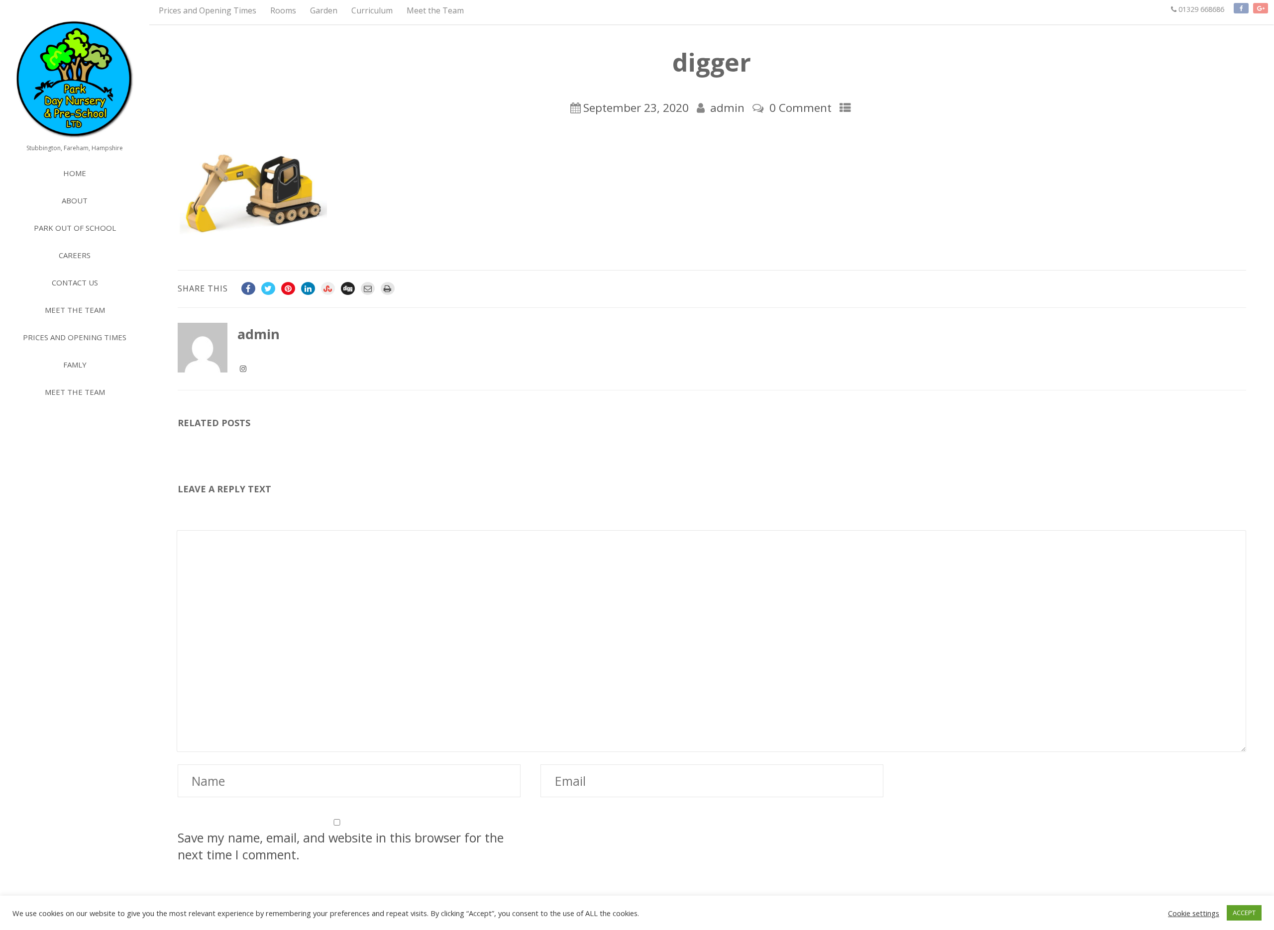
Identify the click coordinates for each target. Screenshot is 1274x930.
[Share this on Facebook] (248, 288)
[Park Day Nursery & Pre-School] (74, 79)
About (75, 200)
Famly (75, 365)
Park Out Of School (75, 228)
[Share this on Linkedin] (308, 288)
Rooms (283, 10)
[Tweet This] (268, 288)
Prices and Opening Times (207, 10)
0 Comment (800, 107)
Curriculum (372, 10)
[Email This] (368, 288)
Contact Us (75, 282)
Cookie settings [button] (1193, 913)
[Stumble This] (328, 288)
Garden (323, 10)
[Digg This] (348, 288)
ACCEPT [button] (1244, 912)
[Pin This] (288, 288)
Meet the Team (435, 10)
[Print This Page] (388, 288)
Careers (75, 255)
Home (74, 173)
